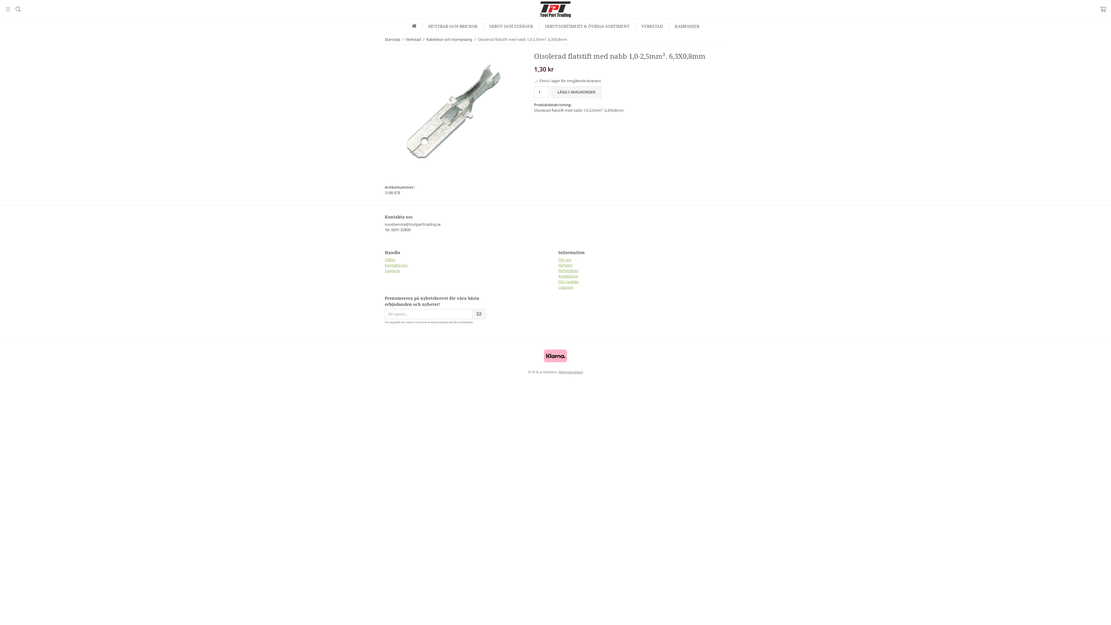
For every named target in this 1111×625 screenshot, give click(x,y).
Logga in (392, 270)
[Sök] (18, 9)
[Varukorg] (1103, 9)
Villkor (390, 259)
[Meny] (8, 9)
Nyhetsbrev (568, 270)
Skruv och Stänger (511, 26)
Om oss (564, 259)
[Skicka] (479, 314)
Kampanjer (687, 26)
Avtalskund (568, 276)
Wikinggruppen (571, 372)
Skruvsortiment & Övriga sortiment (587, 26)
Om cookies (568, 281)
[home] (414, 25)
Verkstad (652, 26)
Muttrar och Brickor (452, 26)
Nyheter (565, 265)
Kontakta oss (396, 265)
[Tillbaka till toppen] (5, 617)
